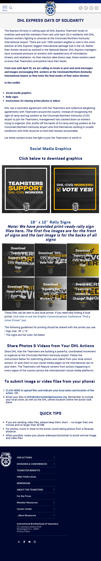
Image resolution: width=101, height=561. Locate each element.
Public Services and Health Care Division (79, 554)
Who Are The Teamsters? (78, 466)
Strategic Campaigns (76, 472)
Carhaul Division (73, 491)
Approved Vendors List (77, 491)
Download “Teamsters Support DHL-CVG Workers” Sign (18, 257)
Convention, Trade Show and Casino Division (80, 498)
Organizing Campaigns (77, 466)
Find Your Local (26, 476)
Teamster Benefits (28, 470)
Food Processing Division (78, 510)
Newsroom (23, 483)
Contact (69, 466)
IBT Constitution (73, 491)
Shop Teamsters (74, 479)
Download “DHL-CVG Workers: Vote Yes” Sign (50, 258)
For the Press (24, 496)
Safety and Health (74, 479)
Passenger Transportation (78, 548)
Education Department (77, 472)
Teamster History (74, 479)
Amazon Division (74, 472)
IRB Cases (70, 498)
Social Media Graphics (50, 149)
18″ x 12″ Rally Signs (50, 222)
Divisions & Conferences (80, 457)
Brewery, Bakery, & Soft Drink (80, 479)
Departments (72, 485)
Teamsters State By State (78, 466)
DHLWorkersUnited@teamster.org (47, 397)
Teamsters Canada (75, 485)
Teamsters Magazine (76, 472)
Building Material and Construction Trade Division (79, 485)
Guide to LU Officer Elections (80, 498)
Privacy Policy (23, 531)
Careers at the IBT (74, 472)
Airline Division (72, 466)
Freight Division (73, 516)
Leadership (71, 472)
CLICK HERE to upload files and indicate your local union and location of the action (50, 392)
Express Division (73, 504)
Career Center (74, 457)
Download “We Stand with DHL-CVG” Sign (18, 291)
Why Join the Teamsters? (78, 466)
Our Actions (72, 457)
